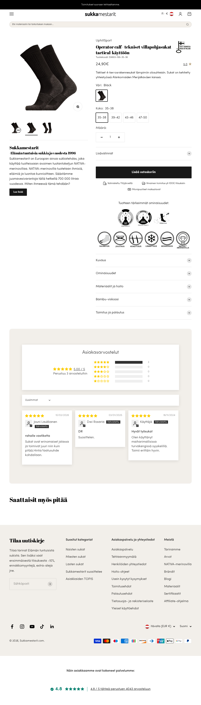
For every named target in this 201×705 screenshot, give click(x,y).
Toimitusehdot (121, 586)
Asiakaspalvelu (122, 549)
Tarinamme (172, 549)
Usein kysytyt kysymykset (129, 579)
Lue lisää (18, 192)
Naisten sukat (75, 549)
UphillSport (104, 40)
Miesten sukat (76, 557)
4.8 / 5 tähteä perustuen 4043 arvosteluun (120, 689)
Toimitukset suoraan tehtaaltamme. (100, 5)
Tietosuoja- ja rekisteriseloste (132, 601)
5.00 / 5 (79, 369)
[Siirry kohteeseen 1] (31, 128)
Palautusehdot (121, 593)
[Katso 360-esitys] (15, 128)
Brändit (169, 571)
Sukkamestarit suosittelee (84, 571)
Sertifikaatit (172, 593)
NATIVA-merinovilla (178, 564)
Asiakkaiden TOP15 (79, 579)
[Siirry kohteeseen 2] (47, 128)
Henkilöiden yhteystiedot (128, 564)
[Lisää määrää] (119, 137)
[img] (34, 416)
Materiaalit (172, 586)
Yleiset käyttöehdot (125, 608)
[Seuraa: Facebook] (12, 626)
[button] (102, 362)
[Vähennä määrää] (101, 137)
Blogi (167, 579)
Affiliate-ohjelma (176, 601)
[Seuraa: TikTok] (42, 626)
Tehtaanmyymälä (123, 557)
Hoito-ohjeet (120, 571)
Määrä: (101, 128)
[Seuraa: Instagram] (22, 626)
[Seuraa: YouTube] (32, 626)
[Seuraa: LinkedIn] (52, 626)
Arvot (168, 557)
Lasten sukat (75, 564)
